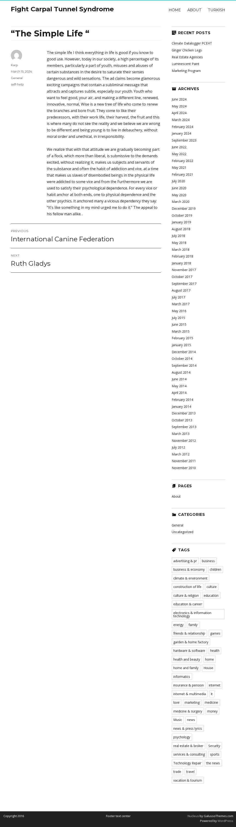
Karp (14, 65)
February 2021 (182, 174)
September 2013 (184, 427)
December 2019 (184, 208)
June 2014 (179, 379)
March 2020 (180, 201)
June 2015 (179, 324)
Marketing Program (186, 70)
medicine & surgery (187, 711)
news (191, 720)
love (176, 702)
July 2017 (178, 297)
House (208, 668)
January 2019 (181, 222)
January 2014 (181, 406)
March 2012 (180, 454)
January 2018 (181, 263)
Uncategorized (182, 532)
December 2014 (184, 352)
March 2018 (180, 249)
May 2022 (179, 154)
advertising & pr (185, 561)
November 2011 (184, 461)
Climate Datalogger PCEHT (192, 43)
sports (214, 754)
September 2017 (184, 283)
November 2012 (184, 440)
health (214, 650)
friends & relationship (189, 633)
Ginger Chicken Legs (187, 50)
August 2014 (181, 372)
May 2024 (179, 106)
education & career (187, 604)
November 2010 (184, 468)
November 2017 (184, 270)
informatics (181, 676)
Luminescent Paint (185, 64)
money (212, 711)
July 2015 (178, 318)
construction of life (187, 587)
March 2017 (180, 304)
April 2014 (179, 392)
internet (214, 685)
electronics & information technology (192, 614)
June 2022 (179, 147)
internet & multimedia (189, 694)
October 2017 (182, 277)
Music (177, 720)
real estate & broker (188, 746)
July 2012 (178, 447)
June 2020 (179, 188)
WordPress (225, 821)
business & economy (189, 569)
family (193, 625)
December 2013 (184, 413)
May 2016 (179, 311)
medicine (211, 702)
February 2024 (182, 126)
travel (190, 771)
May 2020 (179, 195)
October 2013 (182, 420)
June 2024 (179, 99)
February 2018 (182, 256)
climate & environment (190, 578)
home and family (185, 668)
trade (177, 771)
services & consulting (189, 754)
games (215, 633)
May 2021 (179, 167)
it (212, 694)
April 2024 (179, 113)
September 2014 (184, 365)
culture (211, 587)
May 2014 (179, 386)
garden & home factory (190, 642)
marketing (192, 702)
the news (213, 763)
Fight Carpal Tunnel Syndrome (62, 9)
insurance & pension (188, 685)
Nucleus (193, 816)
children (215, 569)
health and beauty (186, 659)
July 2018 (178, 235)
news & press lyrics (187, 728)
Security (214, 746)
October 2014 (182, 358)
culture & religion (186, 595)
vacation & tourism (187, 780)
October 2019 (182, 215)
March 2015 (180, 331)
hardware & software (189, 650)
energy (178, 625)
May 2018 (179, 242)
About (194, 10)
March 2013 (180, 433)
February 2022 (182, 161)
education (211, 595)
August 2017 (181, 290)
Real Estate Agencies (187, 57)
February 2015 (182, 338)
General (17, 78)
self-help (17, 84)
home (209, 659)
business (208, 561)
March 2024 (180, 120)
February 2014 (182, 399)
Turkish (216, 10)
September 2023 (184, 140)
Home (175, 10)
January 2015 (181, 345)
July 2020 (178, 181)
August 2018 (181, 229)
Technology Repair (187, 763)
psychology (181, 737)
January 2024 (181, 133)
